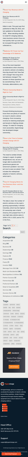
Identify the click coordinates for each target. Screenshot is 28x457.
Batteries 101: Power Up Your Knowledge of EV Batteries (11, 58)
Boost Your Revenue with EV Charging (11, 17)
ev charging (6, 319)
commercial (6, 313)
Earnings (6, 253)
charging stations (7, 310)
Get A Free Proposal (11, 454)
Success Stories (8, 293)
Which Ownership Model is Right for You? (13, 97)
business (18, 307)
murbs (4, 331)
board (13, 307)
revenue (15, 337)
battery (18, 304)
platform (12, 334)
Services (6, 290)
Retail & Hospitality (8, 22)
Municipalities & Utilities (9, 104)
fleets (21, 325)
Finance (5, 259)
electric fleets (6, 316)
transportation (6, 343)
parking (22, 331)
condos (12, 313)
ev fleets (11, 325)
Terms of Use (9, 451)
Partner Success (8, 277)
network (10, 331)
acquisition (5, 304)
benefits (5, 307)
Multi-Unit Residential (17, 102)
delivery (17, 313)
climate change (16, 310)
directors (22, 313)
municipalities (18, 328)
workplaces (18, 343)
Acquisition (6, 240)
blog (9, 307)
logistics (11, 328)
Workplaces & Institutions (15, 107)
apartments (12, 304)
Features (6, 256)
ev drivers (5, 325)
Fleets (9, 102)
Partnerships (7, 280)
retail (11, 337)
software (5, 340)
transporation (17, 340)
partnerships (6, 334)
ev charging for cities (15, 319)
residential (5, 337)
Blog (23, 20)
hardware (5, 328)
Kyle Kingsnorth (8, 20)
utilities (12, 343)
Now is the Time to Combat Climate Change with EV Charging (13, 148)
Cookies (14, 451)
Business (5, 102)
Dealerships (7, 250)
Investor (5, 265)
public (17, 334)
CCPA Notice (18, 451)
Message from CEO (9, 268)
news (14, 331)
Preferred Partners (9, 284)
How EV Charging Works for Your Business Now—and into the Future (13, 191)
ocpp (18, 331)
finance (16, 325)
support (10, 340)
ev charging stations (18, 322)
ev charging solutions (8, 322)
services (21, 337)
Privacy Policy (3, 451)
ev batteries (20, 316)
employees (13, 316)
